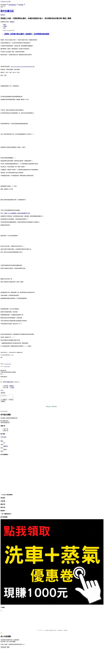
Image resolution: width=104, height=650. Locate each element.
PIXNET (41, 630)
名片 (4, 28)
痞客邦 (8, 382)
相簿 (4, 24)
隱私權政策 (60, 630)
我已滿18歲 (3, 647)
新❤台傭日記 (7, 11)
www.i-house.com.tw (7, 363)
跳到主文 (3, 14)
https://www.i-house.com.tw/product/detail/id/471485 (23, 66)
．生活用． (12, 387)
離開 (8, 647)
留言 (11, 382)
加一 (2, 373)
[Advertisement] (8, 620)
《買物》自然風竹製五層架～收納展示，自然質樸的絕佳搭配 (26, 34)
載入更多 (3, 392)
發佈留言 (3, 401)
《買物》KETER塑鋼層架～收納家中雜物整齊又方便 (17, 213)
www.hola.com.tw (7, 366)
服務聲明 (65, 630)
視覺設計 (11, 385)
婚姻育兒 (12, 21)
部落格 (5, 26)
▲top (2, 390)
